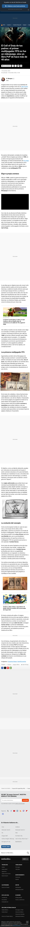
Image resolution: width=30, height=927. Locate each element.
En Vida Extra (6, 317)
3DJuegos (17, 867)
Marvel (24, 24)
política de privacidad (19, 803)
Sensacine (17, 877)
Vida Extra (17, 869)
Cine (3, 827)
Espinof (17, 879)
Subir (24, 859)
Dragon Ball (5, 835)
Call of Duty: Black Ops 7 (21, 838)
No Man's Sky (18, 835)
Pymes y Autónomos (19, 899)
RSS (20, 811)
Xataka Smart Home (6, 873)
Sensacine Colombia (19, 914)
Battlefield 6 (18, 841)
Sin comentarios (6, 65)
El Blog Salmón (18, 897)
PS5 (16, 833)
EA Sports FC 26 (6, 841)
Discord (3, 814)
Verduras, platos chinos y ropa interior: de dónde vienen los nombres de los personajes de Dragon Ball (14, 608)
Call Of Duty (25, 664)
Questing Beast (12, 661)
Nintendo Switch (6, 830)
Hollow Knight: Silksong (8, 838)
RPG (4, 24)
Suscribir (25, 800)
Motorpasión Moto (19, 889)
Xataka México (5, 909)
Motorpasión (18, 887)
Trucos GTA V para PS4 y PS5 (18, 788)
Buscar (28, 852)
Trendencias (4, 897)
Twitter (15, 66)
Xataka (3, 867)
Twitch (23, 811)
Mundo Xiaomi (5, 875)
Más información (16, 925)
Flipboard (18, 66)
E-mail (21, 66)
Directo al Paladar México (7, 916)
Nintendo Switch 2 (20, 830)
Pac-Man (26, 160)
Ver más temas (6, 846)
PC (2, 833)
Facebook (13, 66)
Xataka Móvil (4, 869)
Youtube (14, 811)
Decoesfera (4, 899)
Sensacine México (19, 912)
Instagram (17, 811)
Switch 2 (9, 24)
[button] (10, 79)
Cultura (9, 664)
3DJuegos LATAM (19, 909)
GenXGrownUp (21, 661)
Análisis (17, 827)
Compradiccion (5, 901)
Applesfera (4, 871)
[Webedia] (6, 860)
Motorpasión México (19, 916)
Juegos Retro (16, 664)
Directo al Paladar (5, 887)
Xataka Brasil (4, 912)
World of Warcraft (17, 24)
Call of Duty (24, 86)
